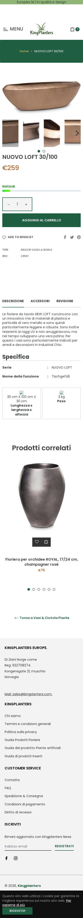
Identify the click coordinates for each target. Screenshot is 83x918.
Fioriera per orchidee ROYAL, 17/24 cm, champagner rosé (41, 562)
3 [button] (39, 589)
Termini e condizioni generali (28, 724)
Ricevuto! (17, 911)
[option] (41, 527)
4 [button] (44, 589)
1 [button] (39, 151)
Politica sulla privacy (21, 732)
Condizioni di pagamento (25, 804)
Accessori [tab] (40, 301)
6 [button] (54, 589)
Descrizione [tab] (13, 301)
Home (24, 51)
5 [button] (49, 589)
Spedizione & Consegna (24, 796)
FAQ (8, 788)
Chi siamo (13, 716)
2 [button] (44, 151)
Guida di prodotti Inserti (23, 756)
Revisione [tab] (65, 301)
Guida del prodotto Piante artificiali (33, 748)
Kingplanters (29, 885)
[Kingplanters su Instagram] (16, 858)
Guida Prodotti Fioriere (22, 740)
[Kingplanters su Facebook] (6, 858)
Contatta (12, 780)
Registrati (64, 846)
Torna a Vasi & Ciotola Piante (44, 618)
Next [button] (77, 133)
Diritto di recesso (18, 812)
